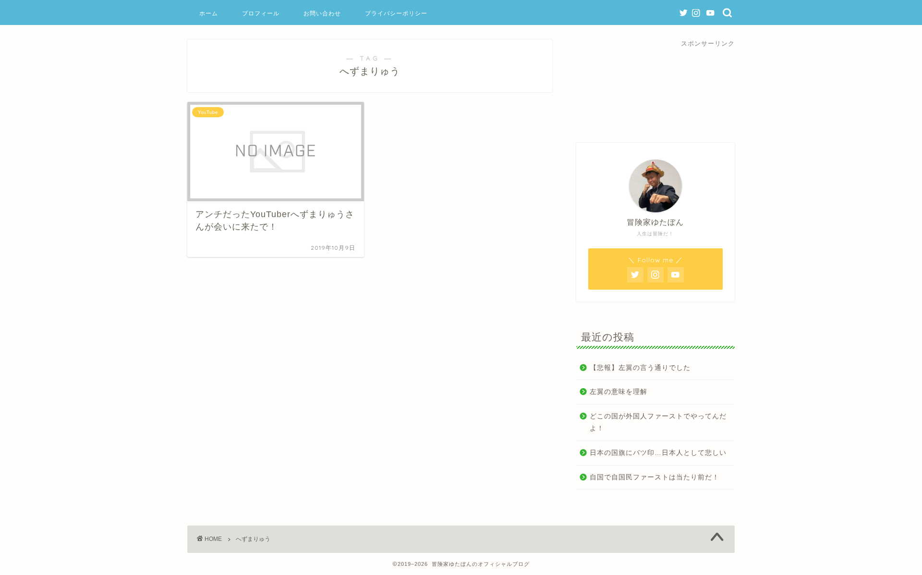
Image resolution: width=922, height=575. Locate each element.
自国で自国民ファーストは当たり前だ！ (654, 477)
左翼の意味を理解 (618, 391)
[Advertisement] (655, 86)
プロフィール (260, 13)
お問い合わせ (322, 13)
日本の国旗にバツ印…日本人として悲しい (658, 452)
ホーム (208, 13)
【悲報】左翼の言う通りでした (640, 367)
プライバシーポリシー (396, 13)
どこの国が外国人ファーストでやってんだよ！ (658, 422)
